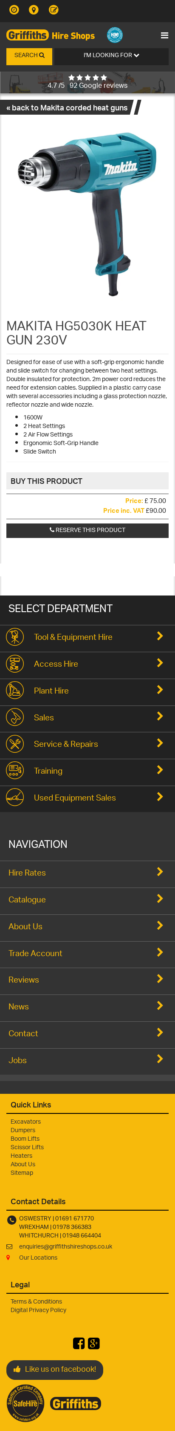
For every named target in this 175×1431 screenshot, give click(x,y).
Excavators (26, 1122)
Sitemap (22, 1173)
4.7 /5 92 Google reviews (87, 86)
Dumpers (23, 1130)
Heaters (21, 1156)
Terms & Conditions (36, 1302)
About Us (23, 1164)
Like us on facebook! (60, 1370)
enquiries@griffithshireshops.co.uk (65, 1247)
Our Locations (38, 1258)
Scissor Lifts (27, 1147)
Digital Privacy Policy (38, 1310)
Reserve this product (89, 530)
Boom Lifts (25, 1139)
